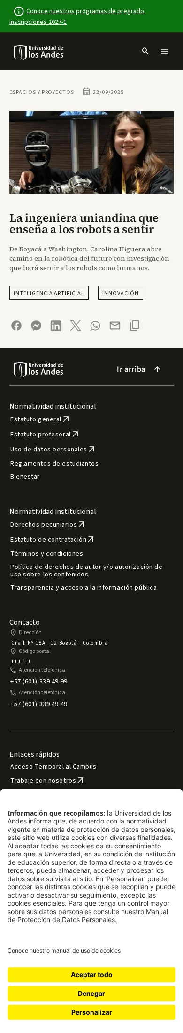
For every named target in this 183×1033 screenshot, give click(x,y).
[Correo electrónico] (115, 325)
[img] (39, 52)
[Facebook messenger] (36, 325)
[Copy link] (135, 325)
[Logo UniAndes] (39, 52)
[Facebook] (16, 325)
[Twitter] (76, 325)
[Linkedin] (56, 325)
